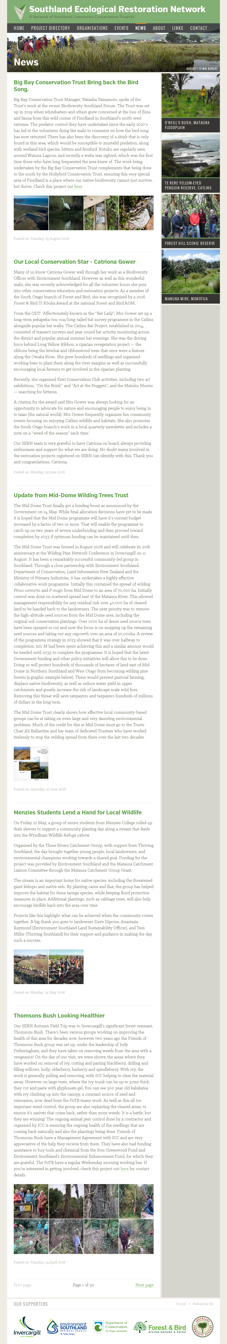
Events (122, 28)
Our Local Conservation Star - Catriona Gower (74, 261)
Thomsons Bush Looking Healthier (59, 1015)
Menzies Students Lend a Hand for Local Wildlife (78, 812)
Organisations (92, 28)
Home (19, 28)
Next (144, 1285)
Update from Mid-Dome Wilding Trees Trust (71, 495)
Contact (198, 28)
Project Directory (50, 28)
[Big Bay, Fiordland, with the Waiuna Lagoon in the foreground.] (31, 213)
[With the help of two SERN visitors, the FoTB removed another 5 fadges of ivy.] (136, 1236)
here (78, 187)
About (159, 28)
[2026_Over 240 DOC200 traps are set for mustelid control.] (101, 213)
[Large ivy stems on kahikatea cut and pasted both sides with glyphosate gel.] (101, 1201)
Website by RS (203, 1304)
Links (178, 28)
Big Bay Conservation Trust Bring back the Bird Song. (76, 86)
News (140, 28)
